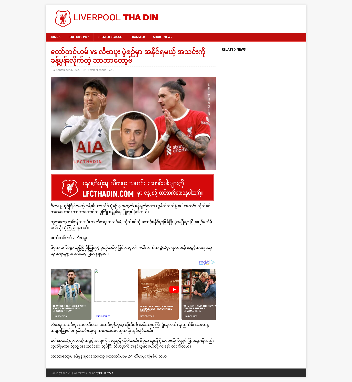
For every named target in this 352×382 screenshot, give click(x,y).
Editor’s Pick (79, 37)
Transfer (137, 37)
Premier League (110, 37)
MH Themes (106, 373)
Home (54, 37)
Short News (162, 37)
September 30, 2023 (68, 70)
